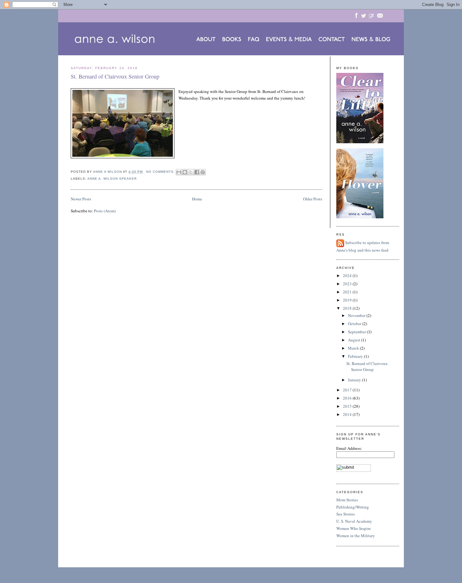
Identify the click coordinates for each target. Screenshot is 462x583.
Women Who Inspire (353, 528)
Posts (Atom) (105, 211)
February (356, 356)
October (355, 323)
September (357, 332)
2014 (348, 414)
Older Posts (312, 199)
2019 (348, 300)
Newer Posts (81, 199)
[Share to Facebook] (197, 172)
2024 (348, 275)
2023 (348, 283)
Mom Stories (347, 500)
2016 (348, 398)
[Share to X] (191, 172)
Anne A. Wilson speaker (112, 178)
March (354, 348)
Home (197, 199)
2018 (348, 308)
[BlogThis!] (185, 172)
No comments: (161, 171)
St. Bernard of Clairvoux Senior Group (115, 76)
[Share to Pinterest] (203, 172)
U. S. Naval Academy (354, 521)
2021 (348, 292)
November (357, 315)
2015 (348, 406)
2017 (348, 390)
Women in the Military (355, 535)
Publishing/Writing (352, 507)
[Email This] (179, 172)
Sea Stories (345, 514)
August (354, 340)
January (355, 380)
